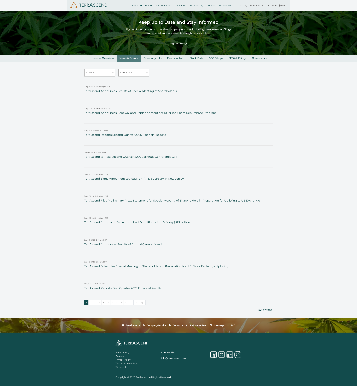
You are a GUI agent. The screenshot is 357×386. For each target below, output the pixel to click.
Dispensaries (163, 5)
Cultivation (180, 5)
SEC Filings (216, 58)
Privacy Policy (123, 360)
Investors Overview (102, 58)
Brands (149, 5)
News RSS (265, 309)
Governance (259, 58)
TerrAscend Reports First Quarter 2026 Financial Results (122, 288)
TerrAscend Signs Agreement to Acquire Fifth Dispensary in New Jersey (134, 178)
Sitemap (217, 325)
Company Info (152, 58)
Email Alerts (131, 325)
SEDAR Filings (237, 58)
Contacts (175, 325)
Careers (119, 356)
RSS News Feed (196, 325)
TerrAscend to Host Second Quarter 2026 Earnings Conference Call (130, 156)
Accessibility (122, 352)
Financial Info (175, 58)
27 (137, 303)
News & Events (128, 58)
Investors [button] (195, 5)
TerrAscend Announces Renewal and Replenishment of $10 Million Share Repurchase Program (150, 113)
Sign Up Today (178, 43)
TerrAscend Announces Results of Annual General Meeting (125, 244)
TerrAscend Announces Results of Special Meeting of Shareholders (130, 91)
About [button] (135, 5)
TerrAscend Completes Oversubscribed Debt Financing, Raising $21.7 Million (137, 222)
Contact (211, 5)
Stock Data (196, 58)
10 (127, 303)
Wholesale (225, 5)
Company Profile (154, 325)
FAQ (230, 325)
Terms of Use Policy (126, 363)
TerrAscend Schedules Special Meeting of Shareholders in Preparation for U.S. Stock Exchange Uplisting (156, 266)
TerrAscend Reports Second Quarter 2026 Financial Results (125, 134)
